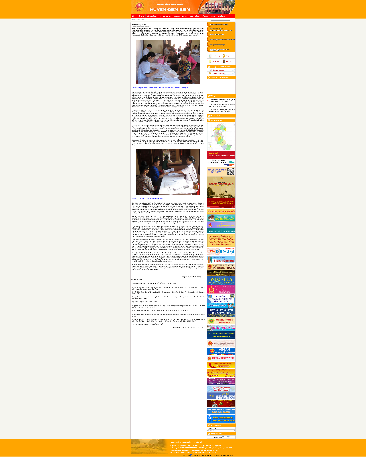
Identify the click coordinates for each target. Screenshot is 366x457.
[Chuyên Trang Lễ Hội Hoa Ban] (221, 330)
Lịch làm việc (216, 56)
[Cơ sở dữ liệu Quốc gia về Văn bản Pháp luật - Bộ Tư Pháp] (221, 221)
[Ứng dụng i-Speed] (221, 384)
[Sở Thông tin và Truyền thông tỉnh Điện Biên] (221, 422)
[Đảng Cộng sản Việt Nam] (221, 158)
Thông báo (215, 61)
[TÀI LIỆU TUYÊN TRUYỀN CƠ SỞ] (221, 263)
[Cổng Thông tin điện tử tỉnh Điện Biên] (221, 413)
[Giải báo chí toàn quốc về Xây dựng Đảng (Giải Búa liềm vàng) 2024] (221, 208)
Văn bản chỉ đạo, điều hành (219, 77)
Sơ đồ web (221, 16)
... (200, 328)
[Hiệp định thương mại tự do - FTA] (221, 399)
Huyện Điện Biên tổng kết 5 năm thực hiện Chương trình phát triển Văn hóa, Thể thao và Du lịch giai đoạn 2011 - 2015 (168, 293)
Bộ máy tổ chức (152, 16)
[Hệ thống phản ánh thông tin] (221, 302)
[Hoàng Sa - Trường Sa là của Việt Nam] (221, 406)
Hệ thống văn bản (218, 70)
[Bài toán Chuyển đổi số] (221, 166)
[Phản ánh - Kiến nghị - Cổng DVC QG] (221, 361)
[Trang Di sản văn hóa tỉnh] (221, 307)
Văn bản (177, 16)
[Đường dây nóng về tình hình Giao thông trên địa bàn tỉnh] (221, 376)
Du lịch (184, 16)
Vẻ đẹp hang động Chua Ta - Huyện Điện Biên (148, 324)
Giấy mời (229, 56)
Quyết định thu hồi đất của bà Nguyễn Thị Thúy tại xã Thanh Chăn (222, 105)
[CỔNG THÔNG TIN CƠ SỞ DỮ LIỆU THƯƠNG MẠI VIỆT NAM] (221, 275)
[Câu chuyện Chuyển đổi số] (221, 339)
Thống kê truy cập (216, 433)
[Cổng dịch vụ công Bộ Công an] (221, 324)
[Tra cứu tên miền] (221, 316)
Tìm (231, 19)
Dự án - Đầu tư (195, 16)
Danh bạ (228, 61)
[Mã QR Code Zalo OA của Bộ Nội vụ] (221, 175)
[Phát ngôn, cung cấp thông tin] (221, 233)
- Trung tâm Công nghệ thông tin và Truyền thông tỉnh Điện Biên (213, 455)
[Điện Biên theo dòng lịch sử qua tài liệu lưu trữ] (221, 197)
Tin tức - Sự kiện (165, 16)
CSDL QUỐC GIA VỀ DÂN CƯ (220, 67)
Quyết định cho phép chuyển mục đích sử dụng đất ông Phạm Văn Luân (222, 110)
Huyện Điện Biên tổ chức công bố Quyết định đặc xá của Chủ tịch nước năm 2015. (160, 310)
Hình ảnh (205, 16)
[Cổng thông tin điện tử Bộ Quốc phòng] (221, 269)
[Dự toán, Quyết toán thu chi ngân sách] (221, 391)
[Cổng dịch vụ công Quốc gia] (221, 347)
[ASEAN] (221, 355)
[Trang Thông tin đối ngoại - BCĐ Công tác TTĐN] (221, 255)
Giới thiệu (140, 16)
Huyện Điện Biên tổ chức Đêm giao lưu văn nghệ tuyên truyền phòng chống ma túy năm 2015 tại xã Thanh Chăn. (168, 315)
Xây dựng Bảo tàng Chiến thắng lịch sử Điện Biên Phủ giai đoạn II (154, 283)
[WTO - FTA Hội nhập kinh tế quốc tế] (221, 284)
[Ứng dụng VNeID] (221, 293)
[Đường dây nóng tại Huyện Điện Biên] (221, 368)
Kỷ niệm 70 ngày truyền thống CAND (144, 301)
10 (198, 328)
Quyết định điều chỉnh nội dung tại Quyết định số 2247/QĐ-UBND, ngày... (222, 100)
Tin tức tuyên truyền (218, 73)
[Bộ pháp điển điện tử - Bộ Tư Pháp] (221, 213)
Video (213, 16)
